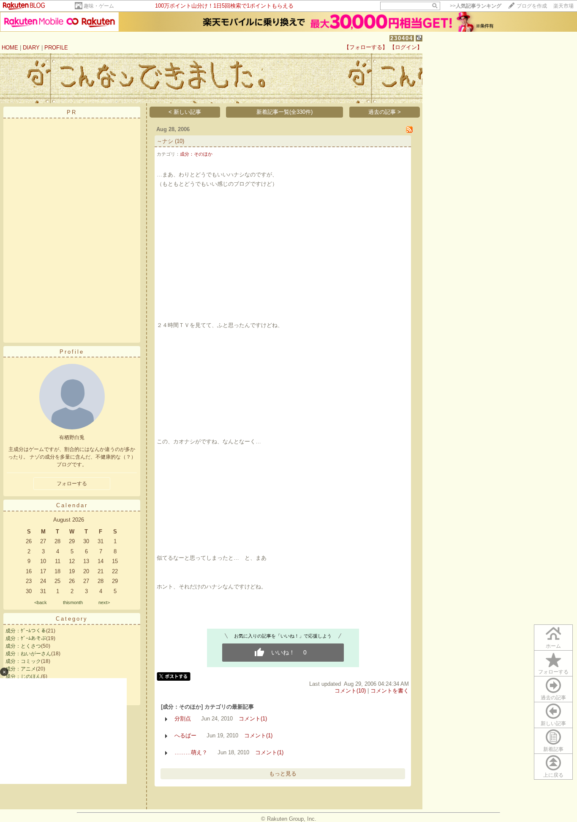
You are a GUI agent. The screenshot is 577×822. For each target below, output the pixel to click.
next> (104, 602)
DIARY (31, 47)
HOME (10, 47)
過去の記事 (553, 698)
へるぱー (185, 735)
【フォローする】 (366, 47)
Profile (72, 352)
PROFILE (56, 47)
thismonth (73, 602)
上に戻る (553, 775)
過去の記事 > (384, 112)
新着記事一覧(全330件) (284, 112)
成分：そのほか (196, 154)
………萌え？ (190, 752)
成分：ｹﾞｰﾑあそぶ (25, 638)
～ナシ (165, 141)
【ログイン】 (405, 47)
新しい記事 (553, 723)
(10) (179, 141)
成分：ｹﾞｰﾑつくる (25, 631)
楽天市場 (563, 6)
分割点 (182, 718)
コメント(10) (350, 690)
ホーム (553, 646)
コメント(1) (253, 718)
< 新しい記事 (185, 112)
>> (475, 6)
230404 (401, 38)
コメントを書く (389, 690)
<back (40, 602)
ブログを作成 (532, 6)
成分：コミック (23, 661)
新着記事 (553, 749)
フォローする (553, 672)
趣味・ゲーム (99, 6)
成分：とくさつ (23, 646)
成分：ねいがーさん (28, 654)
